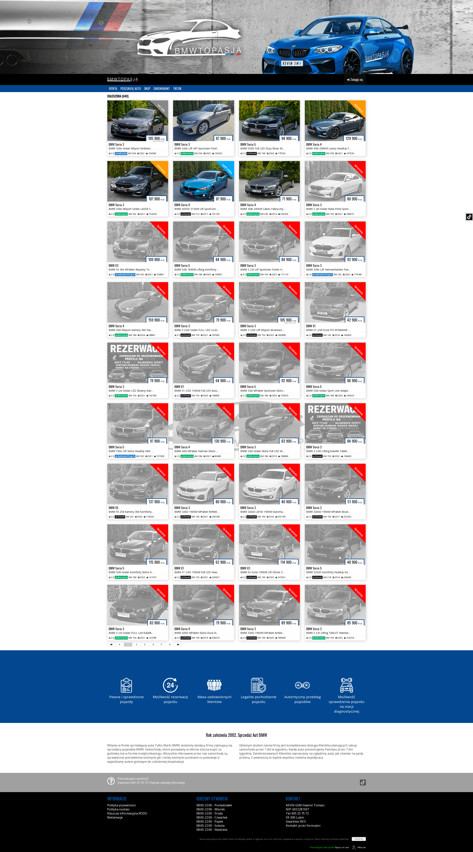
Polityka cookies (118, 809)
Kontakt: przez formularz (303, 826)
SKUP (147, 88)
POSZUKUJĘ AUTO (130, 88)
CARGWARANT (162, 88)
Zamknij (359, 839)
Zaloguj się (356, 79)
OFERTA (113, 88)
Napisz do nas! (329, 847)
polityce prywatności (340, 839)
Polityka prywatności (121, 805)
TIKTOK (177, 88)
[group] (236, 37)
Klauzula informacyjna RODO (127, 813)
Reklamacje (115, 817)
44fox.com (361, 847)
